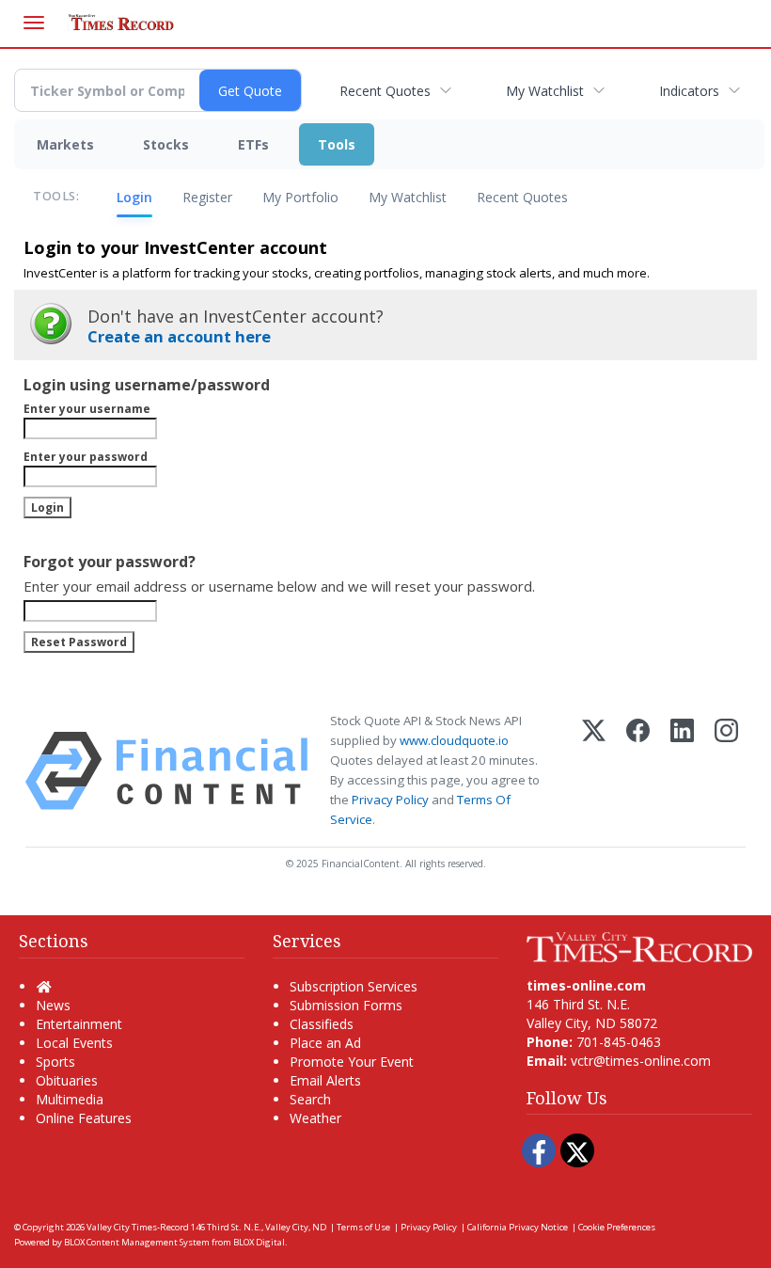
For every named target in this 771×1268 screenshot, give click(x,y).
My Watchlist (545, 91)
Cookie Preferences (616, 1227)
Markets (65, 144)
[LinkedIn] (682, 771)
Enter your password (86, 457)
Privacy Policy (390, 799)
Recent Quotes (385, 91)
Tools (336, 144)
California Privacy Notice (517, 1227)
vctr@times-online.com (641, 1061)
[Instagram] (726, 771)
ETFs (253, 144)
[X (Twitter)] (593, 771)
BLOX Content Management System (137, 1242)
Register (207, 197)
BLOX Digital (259, 1242)
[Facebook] (638, 771)
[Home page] (639, 946)
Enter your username (87, 409)
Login (134, 197)
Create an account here (179, 336)
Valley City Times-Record (138, 1227)
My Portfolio (300, 197)
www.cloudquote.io (454, 740)
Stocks (166, 144)
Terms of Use (363, 1227)
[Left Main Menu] (34, 23)
